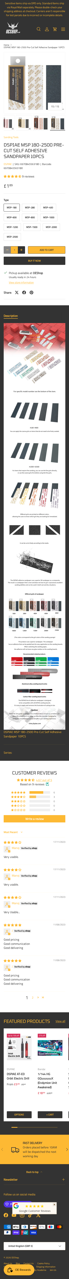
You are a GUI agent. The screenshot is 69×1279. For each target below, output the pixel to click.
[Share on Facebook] (24, 292)
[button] (55, 29)
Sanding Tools (11, 137)
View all (60, 1021)
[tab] (11, 315)
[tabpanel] (34, 531)
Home (6, 45)
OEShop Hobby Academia (34, 1270)
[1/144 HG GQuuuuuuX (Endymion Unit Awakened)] (50, 1048)
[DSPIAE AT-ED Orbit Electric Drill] (19, 1048)
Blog (18, 1263)
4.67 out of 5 (44, 780)
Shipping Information (45, 1266)
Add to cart (47, 250)
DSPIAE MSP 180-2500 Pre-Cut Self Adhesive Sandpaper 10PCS (34, 47)
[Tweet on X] (16, 292)
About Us (8, 1263)
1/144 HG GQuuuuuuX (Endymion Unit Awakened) (47, 1080)
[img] (12, 842)
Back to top (32, 1172)
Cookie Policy (43, 1263)
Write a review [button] (34, 819)
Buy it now (34, 260)
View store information (21, 282)
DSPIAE (8, 164)
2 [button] (32, 997)
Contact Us (29, 1263)
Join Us (53, 1270)
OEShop (15, 1257)
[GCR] (16, 1206)
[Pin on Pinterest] (31, 292)
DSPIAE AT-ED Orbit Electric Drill (18, 1076)
